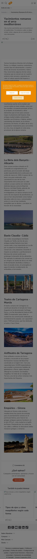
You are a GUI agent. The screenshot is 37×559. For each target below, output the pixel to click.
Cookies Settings (18, 97)
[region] (18, 91)
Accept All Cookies (25, 92)
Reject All (12, 92)
